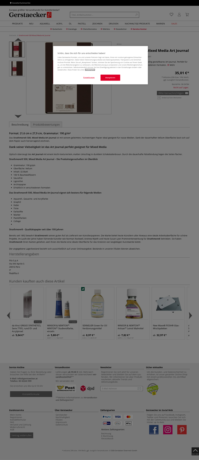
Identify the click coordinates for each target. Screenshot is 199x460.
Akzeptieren (110, 77)
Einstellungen (89, 77)
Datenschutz (90, 70)
